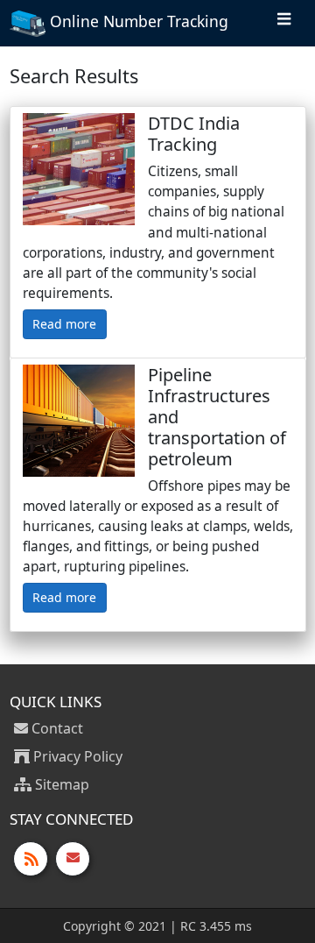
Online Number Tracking (137, 21)
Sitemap (60, 784)
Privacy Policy (76, 756)
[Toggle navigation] (283, 23)
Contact (55, 728)
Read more (64, 324)
